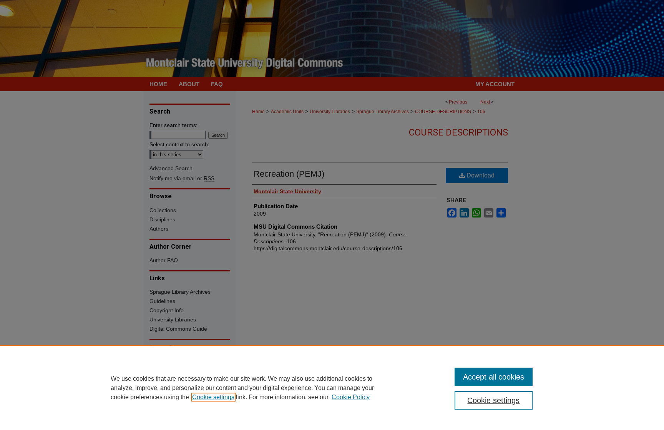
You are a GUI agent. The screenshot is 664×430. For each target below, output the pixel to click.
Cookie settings (213, 397)
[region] (332, 387)
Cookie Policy (351, 397)
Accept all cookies (493, 377)
